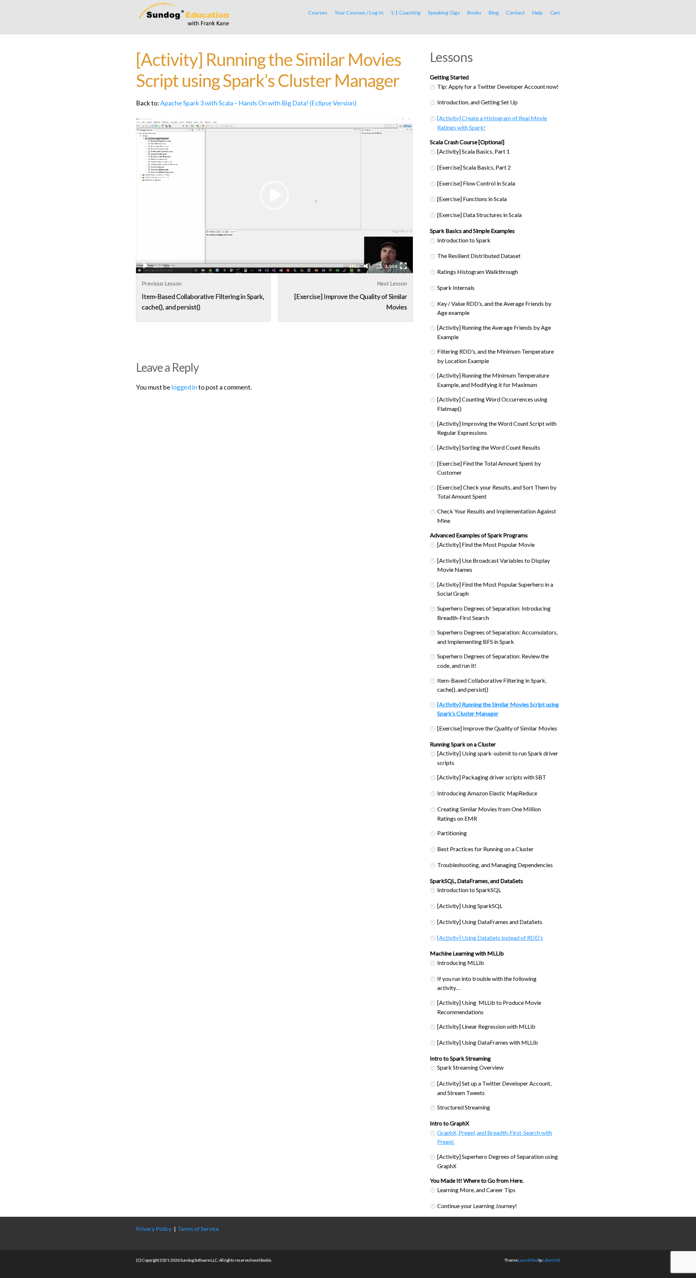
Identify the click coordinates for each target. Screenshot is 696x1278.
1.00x (391, 266)
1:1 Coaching (405, 12)
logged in (184, 387)
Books (474, 12)
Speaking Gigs (444, 12)
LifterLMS (551, 1260)
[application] (274, 195)
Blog (494, 12)
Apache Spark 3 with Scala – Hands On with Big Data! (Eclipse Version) (258, 103)
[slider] (256, 266)
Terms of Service (198, 1228)
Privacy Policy (153, 1228)
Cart (555, 12)
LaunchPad (528, 1260)
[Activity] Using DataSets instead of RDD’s (490, 937)
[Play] (145, 266)
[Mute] (367, 266)
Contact (515, 12)
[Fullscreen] (403, 266)
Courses (317, 12)
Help (537, 12)
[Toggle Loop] (378, 266)
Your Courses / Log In (359, 12)
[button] (274, 195)
